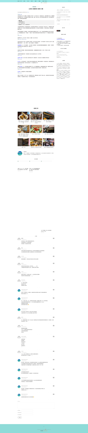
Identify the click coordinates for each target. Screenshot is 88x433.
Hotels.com (58, 54)
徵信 (59, 73)
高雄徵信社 (67, 71)
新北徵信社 (60, 75)
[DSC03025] (20, 39)
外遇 (61, 74)
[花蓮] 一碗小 (24, 147)
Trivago (66, 55)
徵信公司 (61, 72)
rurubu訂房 (58, 51)
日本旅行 (63, 52)
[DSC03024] (20, 35)
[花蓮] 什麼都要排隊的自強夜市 (48, 147)
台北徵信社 (62, 70)
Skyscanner (58, 56)
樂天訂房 (61, 51)
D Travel (58, 52)
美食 (35, 1)
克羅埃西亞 (64, 63)
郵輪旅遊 (61, 63)
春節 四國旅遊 (65, 68)
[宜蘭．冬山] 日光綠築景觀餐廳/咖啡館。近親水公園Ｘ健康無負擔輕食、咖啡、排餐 (34, 169)
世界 (32, 1)
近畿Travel (60, 52)
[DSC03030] (24, 39)
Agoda (61, 54)
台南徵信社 (64, 71)
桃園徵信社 (66, 70)
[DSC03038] (20, 59)
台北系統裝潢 (65, 64)
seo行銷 (58, 63)
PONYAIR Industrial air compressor (64, 66)
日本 (28, 1)
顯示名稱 (19, 410)
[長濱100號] (20, 14)
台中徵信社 (60, 71)
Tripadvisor (58, 55)
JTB (65, 52)
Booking (65, 54)
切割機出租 (59, 65)
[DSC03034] (20, 55)
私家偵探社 (58, 72)
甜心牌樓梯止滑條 (64, 67)
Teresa (28, 12)
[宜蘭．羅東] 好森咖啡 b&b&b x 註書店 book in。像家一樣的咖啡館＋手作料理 (36, 121)
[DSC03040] (20, 69)
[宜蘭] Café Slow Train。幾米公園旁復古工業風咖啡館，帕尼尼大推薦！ (23, 121)
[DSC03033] (20, 51)
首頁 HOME (20, 1)
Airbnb (63, 54)
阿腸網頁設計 (46, 430)
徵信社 (59, 70)
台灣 (24, 1)
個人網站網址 (19, 414)
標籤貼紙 (68, 63)
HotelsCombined (62, 55)
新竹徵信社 (67, 75)
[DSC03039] (20, 64)
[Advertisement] (36, 95)
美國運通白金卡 (59, 57)
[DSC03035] (20, 47)
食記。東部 (34, 6)
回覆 (53, 238)
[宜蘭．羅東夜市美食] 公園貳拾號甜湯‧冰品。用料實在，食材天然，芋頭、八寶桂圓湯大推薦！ (23, 135)
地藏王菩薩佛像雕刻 (59, 64)
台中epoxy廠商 (59, 67)
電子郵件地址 (19, 412)
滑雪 (39, 1)
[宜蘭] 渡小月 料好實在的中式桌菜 (36, 147)
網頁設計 (63, 78)
